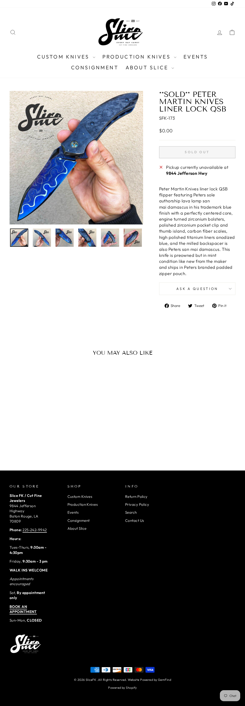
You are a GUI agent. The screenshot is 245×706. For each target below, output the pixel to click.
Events (196, 56)
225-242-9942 (34, 530)
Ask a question (197, 289)
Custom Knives (64, 56)
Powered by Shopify (122, 687)
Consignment (94, 67)
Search (131, 512)
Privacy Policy (137, 504)
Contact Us (134, 520)
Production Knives (137, 56)
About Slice (148, 67)
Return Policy (136, 496)
